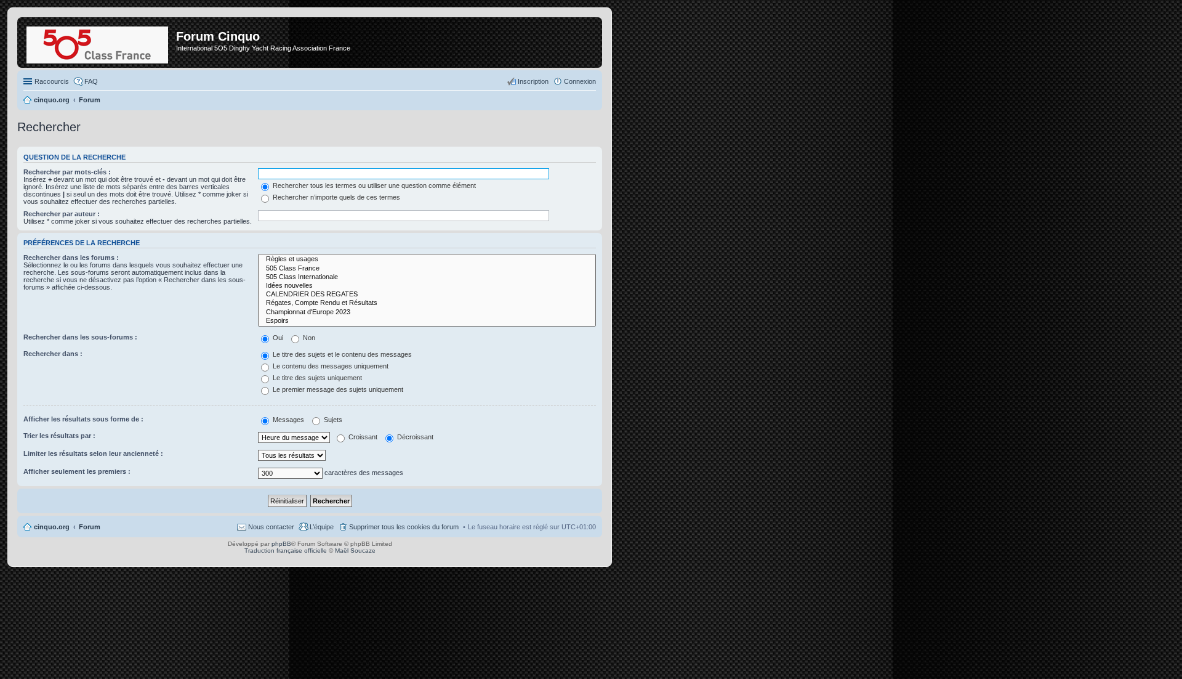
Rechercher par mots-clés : (67, 172)
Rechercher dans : (52, 353)
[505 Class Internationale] (427, 277)
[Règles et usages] (427, 259)
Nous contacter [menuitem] (271, 527)
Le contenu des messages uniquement (329, 366)
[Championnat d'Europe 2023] (427, 312)
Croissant (362, 437)
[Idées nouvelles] (427, 286)
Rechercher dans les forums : (71, 257)
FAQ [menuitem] (91, 81)
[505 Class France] (427, 268)
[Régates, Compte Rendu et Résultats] (427, 303)
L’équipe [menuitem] (322, 527)
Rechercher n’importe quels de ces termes (335, 197)
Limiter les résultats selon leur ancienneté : (93, 453)
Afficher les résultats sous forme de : (83, 419)
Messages (287, 419)
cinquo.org (52, 527)
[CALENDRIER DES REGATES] (427, 294)
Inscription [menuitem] (533, 81)
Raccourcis (51, 81)
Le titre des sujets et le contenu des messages (341, 354)
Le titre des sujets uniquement (316, 377)
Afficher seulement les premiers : (77, 471)
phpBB (281, 543)
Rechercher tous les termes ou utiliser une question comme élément (373, 185)
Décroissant (414, 437)
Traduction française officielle (285, 550)
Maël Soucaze (355, 550)
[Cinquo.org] (98, 42)
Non (308, 337)
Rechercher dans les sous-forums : (80, 337)
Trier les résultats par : (59, 435)
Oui (277, 337)
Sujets (332, 419)
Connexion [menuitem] (580, 81)
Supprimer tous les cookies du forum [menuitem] (404, 527)
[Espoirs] (427, 321)
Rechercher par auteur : (61, 214)
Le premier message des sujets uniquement (337, 389)
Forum (89, 527)
